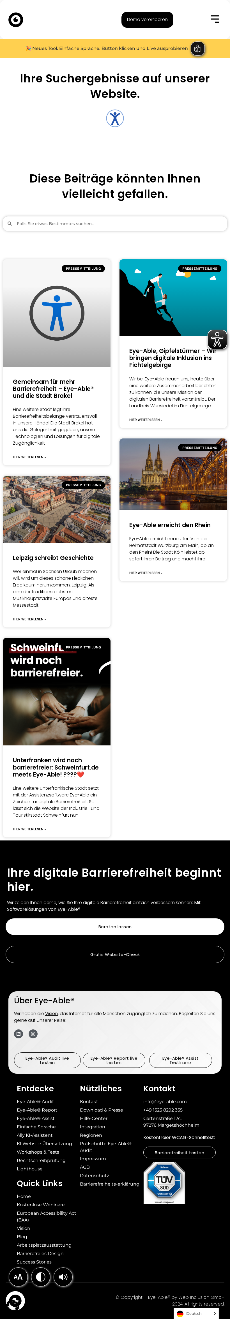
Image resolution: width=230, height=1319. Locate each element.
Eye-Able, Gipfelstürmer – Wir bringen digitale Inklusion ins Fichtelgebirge (173, 358)
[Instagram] (33, 1033)
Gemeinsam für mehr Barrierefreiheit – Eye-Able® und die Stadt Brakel (53, 389)
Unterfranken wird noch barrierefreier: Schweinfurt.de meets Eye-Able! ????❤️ (56, 767)
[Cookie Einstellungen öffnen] (12, 1312)
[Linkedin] (18, 1033)
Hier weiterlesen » (29, 457)
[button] (63, 1277)
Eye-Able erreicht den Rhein (170, 525)
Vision (51, 1013)
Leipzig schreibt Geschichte (53, 558)
